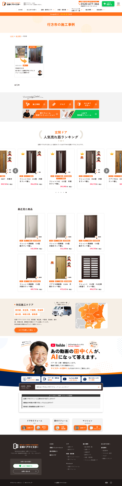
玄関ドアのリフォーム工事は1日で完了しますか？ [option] (39, 399)
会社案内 (105, 450)
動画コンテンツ (107, 458)
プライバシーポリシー (16, 482)
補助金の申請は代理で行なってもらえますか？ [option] (38, 403)
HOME (51, 444)
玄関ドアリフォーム (74, 466)
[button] (15, 171)
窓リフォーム (97, 428)
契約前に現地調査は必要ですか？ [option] (34, 406)
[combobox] (68, 387)
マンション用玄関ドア (91, 460)
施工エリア (53, 455)
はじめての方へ (105, 444)
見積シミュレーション (56, 447)
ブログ (105, 456)
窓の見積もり (54, 451)
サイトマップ (28, 482)
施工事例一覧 (88, 447)
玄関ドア (30, 428)
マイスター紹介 (107, 453)
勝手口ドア (44, 428)
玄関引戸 (87, 452)
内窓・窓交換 (63, 428)
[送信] (98, 387)
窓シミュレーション (74, 457)
